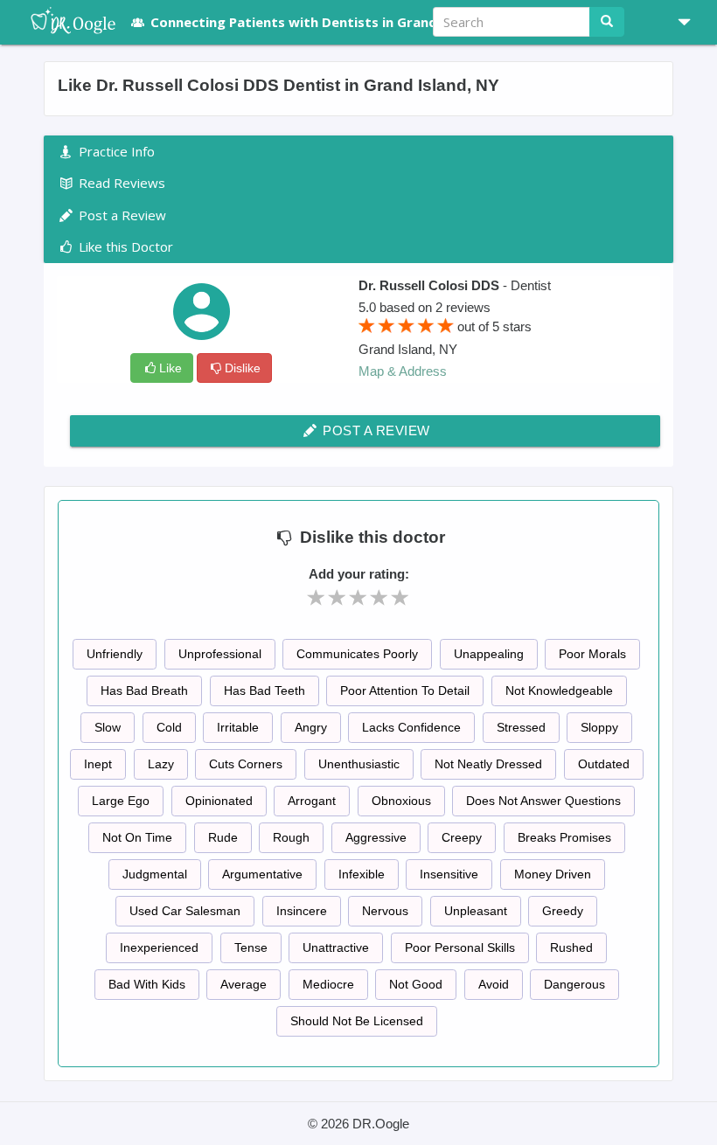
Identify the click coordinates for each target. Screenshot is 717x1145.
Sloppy (599, 727)
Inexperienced (159, 947)
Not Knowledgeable (559, 690)
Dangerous (574, 984)
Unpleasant (475, 911)
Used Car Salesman (184, 911)
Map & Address (402, 371)
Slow (107, 727)
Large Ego (121, 801)
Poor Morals (592, 654)
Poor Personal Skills (460, 947)
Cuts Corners (245, 764)
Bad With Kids (146, 984)
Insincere (301, 911)
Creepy (462, 837)
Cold (169, 727)
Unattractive (336, 947)
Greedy (562, 911)
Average (243, 984)
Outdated (604, 764)
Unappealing (489, 654)
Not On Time (137, 837)
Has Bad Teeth (264, 690)
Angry (311, 727)
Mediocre (328, 984)
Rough (291, 837)
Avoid (493, 984)
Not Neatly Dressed (488, 764)
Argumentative (262, 874)
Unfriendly (115, 654)
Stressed (521, 727)
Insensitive (449, 874)
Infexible (361, 874)
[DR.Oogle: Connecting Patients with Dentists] (64, 22)
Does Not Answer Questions (543, 801)
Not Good (415, 984)
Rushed (571, 947)
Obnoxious (401, 801)
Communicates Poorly (357, 654)
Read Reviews (120, 182)
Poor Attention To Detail (405, 690)
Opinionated (219, 801)
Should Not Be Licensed (356, 1021)
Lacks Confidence (411, 727)
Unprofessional (219, 654)
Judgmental (154, 874)
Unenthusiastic (359, 764)
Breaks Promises (564, 837)
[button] (677, 22)
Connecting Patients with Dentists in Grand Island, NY (328, 22)
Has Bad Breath (144, 690)
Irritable (238, 727)
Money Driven (552, 874)
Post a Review (374, 430)
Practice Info (115, 151)
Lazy (161, 764)
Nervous (385, 911)
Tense (251, 947)
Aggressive (376, 837)
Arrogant (312, 801)
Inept (98, 764)
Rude (223, 837)
